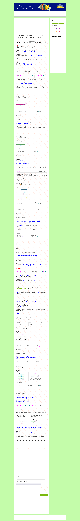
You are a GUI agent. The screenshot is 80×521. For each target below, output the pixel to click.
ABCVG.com (28, 518)
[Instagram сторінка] (58, 29)
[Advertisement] (32, 27)
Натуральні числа (24, 68)
